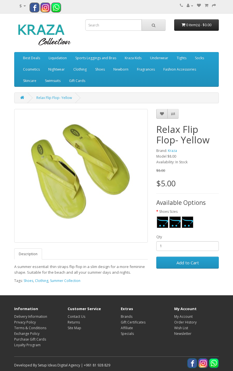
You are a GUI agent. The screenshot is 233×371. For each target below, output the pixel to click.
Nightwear (56, 69)
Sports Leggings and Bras (95, 57)
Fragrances (146, 69)
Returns (74, 322)
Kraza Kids (133, 57)
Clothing (80, 69)
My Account (183, 316)
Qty (159, 236)
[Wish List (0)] (199, 5)
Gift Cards (77, 80)
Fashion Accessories (179, 69)
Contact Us (76, 316)
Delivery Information (30, 316)
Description (28, 254)
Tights (181, 57)
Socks (199, 57)
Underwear (159, 57)
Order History (185, 322)
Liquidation (58, 57)
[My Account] (190, 5)
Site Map (74, 327)
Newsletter (183, 333)
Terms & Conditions (30, 327)
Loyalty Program (27, 345)
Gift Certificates (133, 322)
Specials (127, 333)
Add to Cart (187, 262)
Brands (126, 316)
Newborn (120, 69)
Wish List (181, 327)
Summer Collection (65, 280)
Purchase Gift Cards (30, 339)
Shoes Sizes (168, 211)
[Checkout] (214, 5)
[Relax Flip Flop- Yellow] (81, 176)
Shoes (100, 69)
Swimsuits (53, 80)
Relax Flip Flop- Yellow (54, 97)
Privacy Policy (25, 322)
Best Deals (31, 57)
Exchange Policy (26, 333)
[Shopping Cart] (206, 5)
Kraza (172, 150)
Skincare (29, 80)
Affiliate (127, 327)
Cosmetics (31, 69)
